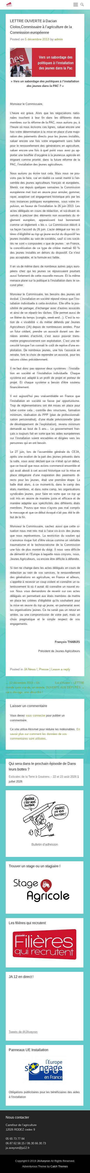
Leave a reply (60, 669)
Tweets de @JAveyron (23, 1031)
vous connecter (35, 715)
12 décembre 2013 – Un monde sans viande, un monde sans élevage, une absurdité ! (25, 687)
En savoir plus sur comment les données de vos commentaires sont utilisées (45, 734)
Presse (44, 669)
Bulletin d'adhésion (44, 844)
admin (58, 39)
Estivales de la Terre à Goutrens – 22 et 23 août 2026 (42, 776)
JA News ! (30, 669)
